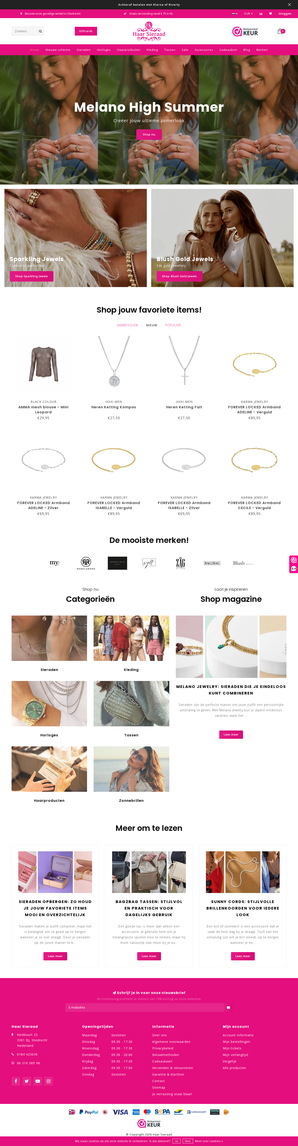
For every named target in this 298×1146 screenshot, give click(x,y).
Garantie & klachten (168, 1074)
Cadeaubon (228, 50)
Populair (173, 325)
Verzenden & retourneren (172, 1068)
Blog (246, 50)
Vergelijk (229, 1061)
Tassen (169, 50)
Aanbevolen (127, 325)
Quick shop (46, 400)
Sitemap (158, 1087)
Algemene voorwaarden (171, 1042)
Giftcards (86, 31)
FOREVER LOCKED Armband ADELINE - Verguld (254, 410)
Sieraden (84, 50)
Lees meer (231, 734)
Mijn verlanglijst (235, 1055)
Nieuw (151, 325)
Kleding (152, 50)
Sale (185, 50)
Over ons (159, 1035)
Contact (158, 1081)
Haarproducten (128, 50)
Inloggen (285, 13)
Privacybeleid (162, 1048)
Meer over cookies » (209, 1141)
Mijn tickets (232, 1048)
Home (34, 50)
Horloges (104, 50)
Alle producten (234, 1068)
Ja (176, 1141)
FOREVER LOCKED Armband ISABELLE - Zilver (184, 505)
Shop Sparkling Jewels (31, 276)
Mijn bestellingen (236, 1042)
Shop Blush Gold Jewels (179, 276)
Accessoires (204, 50)
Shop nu (149, 134)
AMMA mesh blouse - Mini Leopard (43, 410)
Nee (188, 1141)
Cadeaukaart (162, 1061)
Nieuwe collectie (58, 50)
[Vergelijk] (261, 13)
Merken (262, 50)
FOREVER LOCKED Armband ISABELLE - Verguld (113, 505)
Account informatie (238, 1035)
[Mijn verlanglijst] (270, 13)
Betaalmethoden (165, 1055)
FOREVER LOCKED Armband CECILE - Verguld (254, 505)
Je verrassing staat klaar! (172, 1094)
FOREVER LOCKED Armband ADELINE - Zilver (43, 505)
